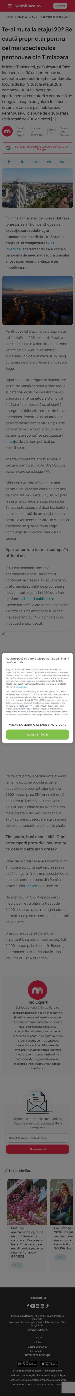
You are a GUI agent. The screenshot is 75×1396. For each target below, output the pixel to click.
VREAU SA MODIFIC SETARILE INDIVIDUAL (37, 724)
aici (26, 705)
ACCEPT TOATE (37, 734)
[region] (37, 698)
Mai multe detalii (21, 687)
